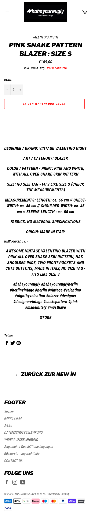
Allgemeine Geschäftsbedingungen (28, 446)
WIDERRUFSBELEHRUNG (21, 439)
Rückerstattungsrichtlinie (22, 453)
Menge (8, 79)
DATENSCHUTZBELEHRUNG (23, 432)
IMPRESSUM (13, 418)
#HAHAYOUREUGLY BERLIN (29, 494)
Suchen (9, 411)
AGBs (8, 425)
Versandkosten (57, 68)
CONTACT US (13, 461)
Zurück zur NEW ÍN (48, 374)
